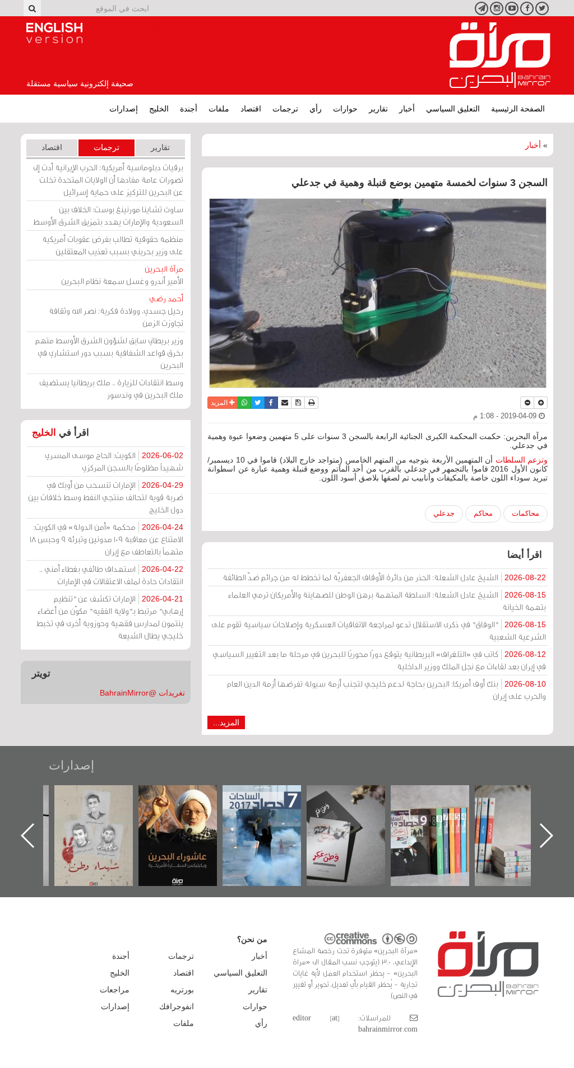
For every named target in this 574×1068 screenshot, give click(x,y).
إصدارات (123, 108)
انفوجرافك (176, 1006)
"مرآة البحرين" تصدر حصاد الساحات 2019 (525, 810)
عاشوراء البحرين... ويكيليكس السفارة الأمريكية (273, 810)
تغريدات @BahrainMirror (142, 692)
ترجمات (285, 108)
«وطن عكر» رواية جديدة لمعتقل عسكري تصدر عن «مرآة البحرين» (441, 817)
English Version (54, 33)
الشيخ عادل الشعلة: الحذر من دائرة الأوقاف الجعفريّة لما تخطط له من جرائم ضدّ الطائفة (384, 577)
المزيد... (226, 722)
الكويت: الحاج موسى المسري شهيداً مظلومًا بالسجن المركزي (114, 461)
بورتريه (182, 989)
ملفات (219, 108)
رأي (315, 108)
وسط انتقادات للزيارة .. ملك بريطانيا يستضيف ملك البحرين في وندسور (111, 388)
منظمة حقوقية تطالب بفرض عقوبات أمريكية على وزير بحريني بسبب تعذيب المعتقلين (112, 245)
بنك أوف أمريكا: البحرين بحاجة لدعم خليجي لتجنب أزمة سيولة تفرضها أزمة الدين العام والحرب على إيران (386, 690)
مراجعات (114, 989)
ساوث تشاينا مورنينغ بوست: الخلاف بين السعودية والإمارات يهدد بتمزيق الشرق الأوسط (108, 215)
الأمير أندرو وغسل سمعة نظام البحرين (122, 275)
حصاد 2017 (357, 797)
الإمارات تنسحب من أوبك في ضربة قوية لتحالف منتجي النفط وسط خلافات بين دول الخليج (105, 497)
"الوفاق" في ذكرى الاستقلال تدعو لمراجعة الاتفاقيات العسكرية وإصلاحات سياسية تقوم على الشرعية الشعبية (378, 630)
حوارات (345, 108)
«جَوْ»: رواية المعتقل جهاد (104, 803)
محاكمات (525, 513)
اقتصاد (250, 108)
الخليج (159, 108)
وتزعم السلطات (522, 459)
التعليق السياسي (453, 108)
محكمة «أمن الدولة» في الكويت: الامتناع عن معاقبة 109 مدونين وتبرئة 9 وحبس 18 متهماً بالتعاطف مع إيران (106, 539)
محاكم (483, 513)
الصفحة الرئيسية (518, 108)
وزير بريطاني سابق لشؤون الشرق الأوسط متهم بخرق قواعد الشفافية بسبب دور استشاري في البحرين (109, 352)
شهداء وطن (189, 797)
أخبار (407, 108)
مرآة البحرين (500, 55)
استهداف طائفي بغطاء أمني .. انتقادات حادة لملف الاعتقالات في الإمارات (111, 575)
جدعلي (444, 513)
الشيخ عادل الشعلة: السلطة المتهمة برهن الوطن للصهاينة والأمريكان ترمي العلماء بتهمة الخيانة (387, 601)
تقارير (378, 108)
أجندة (188, 108)
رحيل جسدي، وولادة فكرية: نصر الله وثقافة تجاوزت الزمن (116, 310)
